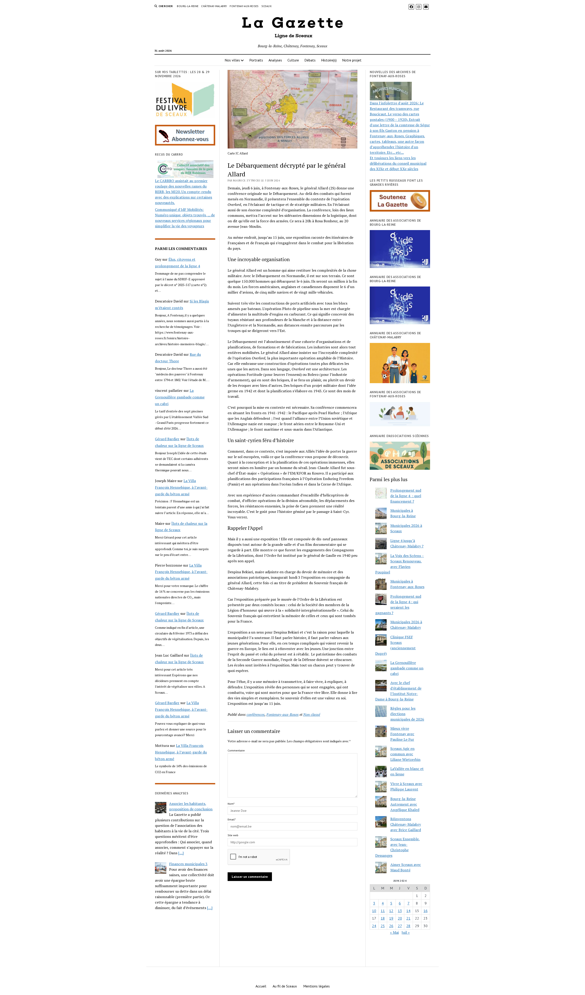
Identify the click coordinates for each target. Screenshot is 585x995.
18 (383, 918)
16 (425, 910)
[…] (181, 852)
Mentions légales (316, 986)
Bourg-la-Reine (187, 6)
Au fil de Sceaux (285, 986)
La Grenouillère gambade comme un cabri (180, 397)
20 (400, 918)
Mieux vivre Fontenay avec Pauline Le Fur (402, 734)
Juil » (406, 932)
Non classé (311, 714)
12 (391, 910)
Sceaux (266, 6)
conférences (256, 714)
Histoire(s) (329, 60)
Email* (232, 819)
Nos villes (232, 60)
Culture (293, 60)
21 (408, 918)
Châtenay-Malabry (214, 6)
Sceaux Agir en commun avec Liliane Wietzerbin (405, 754)
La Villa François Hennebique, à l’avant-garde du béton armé (181, 487)
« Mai (394, 932)
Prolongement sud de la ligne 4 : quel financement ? (405, 496)
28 (408, 925)
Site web (233, 835)
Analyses (275, 60)
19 (391, 918)
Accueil (260, 986)
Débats (310, 60)
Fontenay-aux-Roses (244, 6)
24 (374, 925)
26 (391, 925)
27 (400, 925)
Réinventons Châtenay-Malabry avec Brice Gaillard (405, 824)
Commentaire (236, 750)
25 (383, 925)
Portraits (256, 60)
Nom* (231, 803)
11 (383, 910)
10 (374, 910)
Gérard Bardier (167, 438)
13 (400, 910)
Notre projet (352, 60)
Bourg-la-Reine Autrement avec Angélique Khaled (404, 804)
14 (408, 910)
